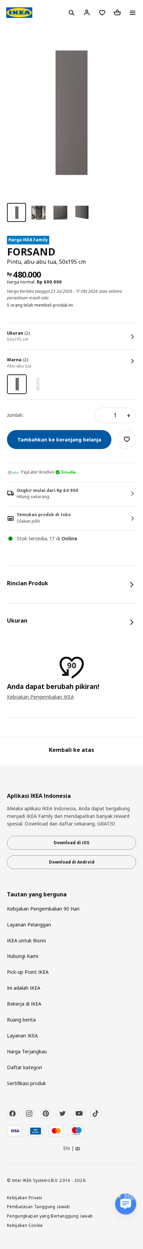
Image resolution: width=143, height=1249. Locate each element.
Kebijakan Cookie (25, 1225)
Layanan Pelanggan (29, 924)
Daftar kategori (24, 1067)
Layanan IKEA (22, 1035)
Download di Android (71, 862)
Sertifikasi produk (26, 1083)
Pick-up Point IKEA (28, 972)
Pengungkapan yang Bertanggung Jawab (50, 1216)
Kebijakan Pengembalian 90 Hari (43, 908)
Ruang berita (21, 1019)
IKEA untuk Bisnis (26, 940)
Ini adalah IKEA (23, 988)
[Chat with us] (125, 1204)
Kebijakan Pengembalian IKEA (40, 696)
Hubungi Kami (22, 956)
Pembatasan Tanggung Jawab (38, 1206)
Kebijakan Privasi (24, 1197)
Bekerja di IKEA (24, 1003)
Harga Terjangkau (27, 1051)
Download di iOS (71, 843)
